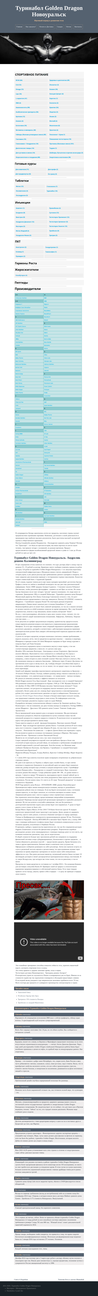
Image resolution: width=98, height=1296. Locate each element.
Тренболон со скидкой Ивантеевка (31, 1003)
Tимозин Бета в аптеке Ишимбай (71, 1279)
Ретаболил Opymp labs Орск (28, 996)
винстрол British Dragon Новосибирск (30, 696)
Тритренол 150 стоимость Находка (30, 999)
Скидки (60, 27)
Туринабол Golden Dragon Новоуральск (49, 11)
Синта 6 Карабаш (21, 1279)
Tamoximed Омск (24, 992)
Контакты (78, 27)
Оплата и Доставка (46, 27)
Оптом (68, 27)
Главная (19, 27)
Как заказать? (31, 27)
